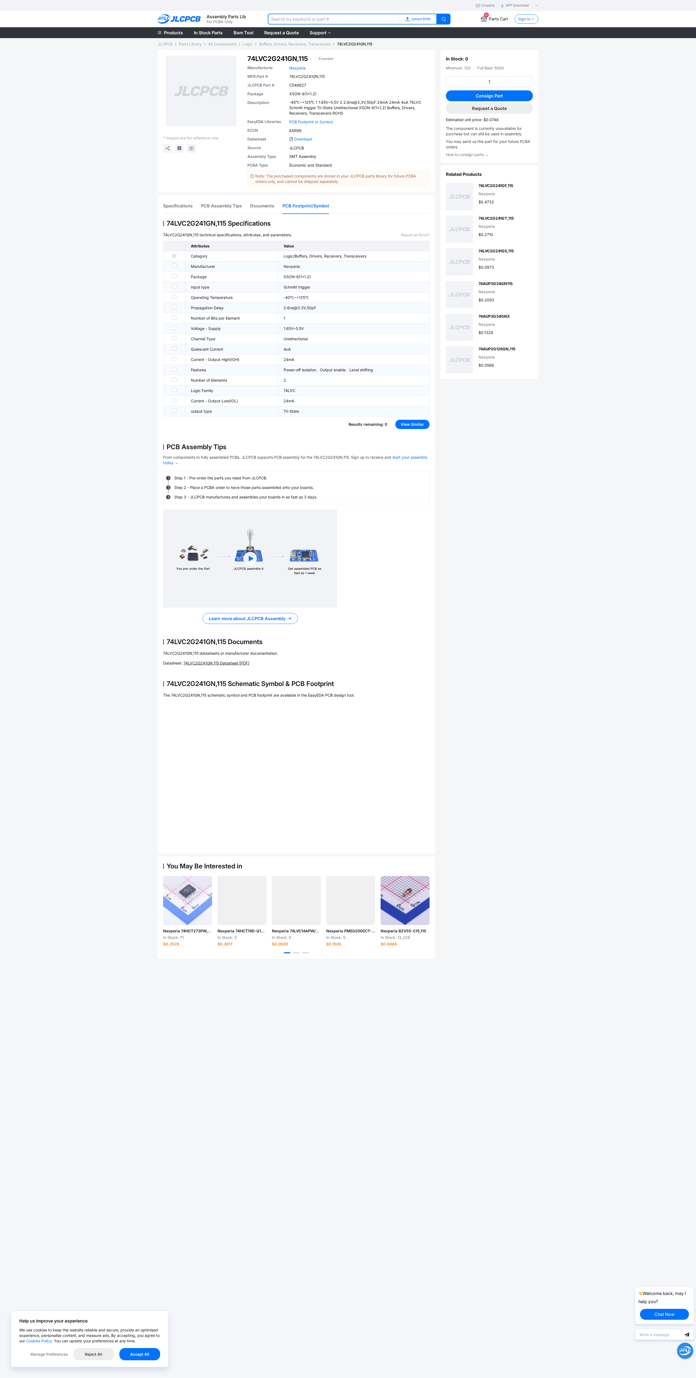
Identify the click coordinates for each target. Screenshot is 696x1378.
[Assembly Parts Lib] (179, 19)
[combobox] (333, 19)
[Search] (443, 19)
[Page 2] (296, 952)
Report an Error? (415, 234)
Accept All (139, 1354)
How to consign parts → (467, 154)
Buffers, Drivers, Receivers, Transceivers (295, 44)
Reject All (93, 1354)
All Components (222, 44)
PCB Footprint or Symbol (311, 122)
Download (303, 139)
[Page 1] (287, 952)
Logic (248, 44)
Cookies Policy (39, 1341)
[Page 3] (305, 952)
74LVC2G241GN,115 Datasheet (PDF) (216, 663)
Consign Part (489, 96)
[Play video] (250, 558)
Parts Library (190, 44)
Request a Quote (489, 108)
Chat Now (664, 1314)
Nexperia (297, 68)
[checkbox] (174, 256)
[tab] (178, 205)
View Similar (412, 424)
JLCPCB (165, 44)
